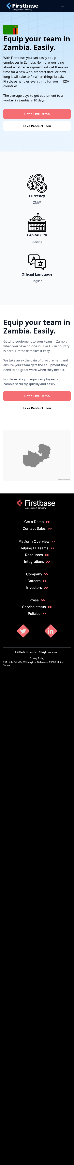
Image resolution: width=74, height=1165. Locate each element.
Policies (34, 613)
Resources (34, 554)
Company (34, 574)
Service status (34, 607)
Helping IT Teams (34, 548)
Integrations (34, 561)
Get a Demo (34, 521)
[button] (62, 6)
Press (34, 600)
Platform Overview (34, 541)
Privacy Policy (37, 658)
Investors (34, 587)
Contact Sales (34, 528)
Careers (34, 580)
